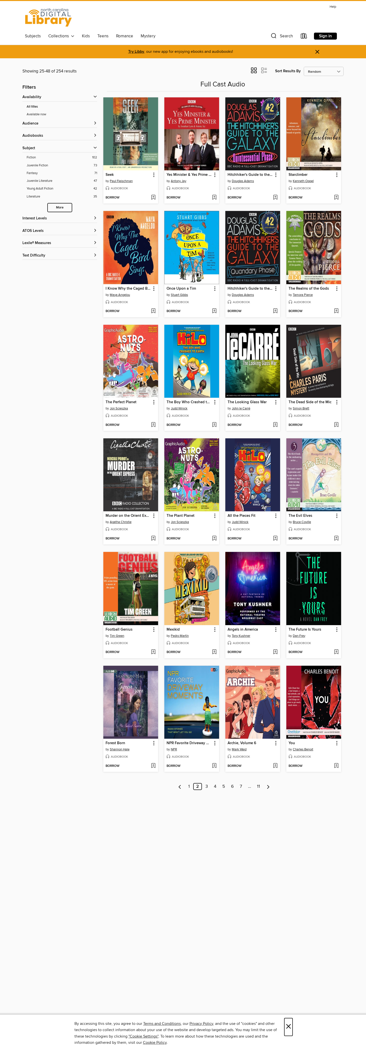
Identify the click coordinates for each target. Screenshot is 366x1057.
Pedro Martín (180, 636)
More (59, 207)
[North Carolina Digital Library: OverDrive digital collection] (48, 17)
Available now (36, 114)
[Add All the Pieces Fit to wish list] (275, 538)
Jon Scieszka (119, 408)
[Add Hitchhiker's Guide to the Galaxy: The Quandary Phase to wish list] (275, 311)
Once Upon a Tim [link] (181, 288)
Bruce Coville (302, 522)
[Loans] (304, 37)
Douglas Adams (243, 181)
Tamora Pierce (303, 295)
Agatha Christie (120, 522)
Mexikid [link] (173, 629)
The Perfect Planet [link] (121, 402)
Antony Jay (178, 181)
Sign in (325, 36)
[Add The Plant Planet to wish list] (214, 538)
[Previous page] (180, 787)
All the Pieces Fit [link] (241, 516)
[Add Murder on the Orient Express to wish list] (153, 538)
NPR (174, 749)
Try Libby (136, 51)
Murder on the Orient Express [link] (128, 516)
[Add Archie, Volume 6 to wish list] (275, 766)
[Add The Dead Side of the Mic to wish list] (336, 425)
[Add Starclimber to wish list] (336, 198)
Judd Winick (179, 408)
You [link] (292, 743)
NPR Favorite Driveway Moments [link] (189, 743)
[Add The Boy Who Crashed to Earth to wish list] (214, 425)
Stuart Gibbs (179, 295)
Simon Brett (301, 408)
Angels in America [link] (243, 629)
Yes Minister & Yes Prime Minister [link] (189, 175)
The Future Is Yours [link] (305, 629)
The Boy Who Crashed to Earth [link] (189, 402)
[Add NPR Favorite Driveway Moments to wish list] (214, 766)
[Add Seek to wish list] (153, 198)
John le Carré (241, 408)
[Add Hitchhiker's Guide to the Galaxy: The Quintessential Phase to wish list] (275, 198)
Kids (86, 36)
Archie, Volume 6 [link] (242, 743)
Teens (103, 36)
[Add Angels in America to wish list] (275, 652)
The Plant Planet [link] (180, 516)
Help (333, 7)
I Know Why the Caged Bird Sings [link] (128, 288)
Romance (124, 36)
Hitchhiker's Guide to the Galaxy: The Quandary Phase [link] (250, 288)
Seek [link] (110, 175)
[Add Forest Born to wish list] (153, 766)
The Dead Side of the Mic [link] (310, 402)
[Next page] (268, 787)
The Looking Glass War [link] (247, 402)
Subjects (33, 36)
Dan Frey (299, 636)
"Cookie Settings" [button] (143, 1036)
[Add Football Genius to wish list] (153, 652)
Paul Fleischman (121, 181)
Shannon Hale (119, 749)
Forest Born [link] (115, 743)
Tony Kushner (241, 636)
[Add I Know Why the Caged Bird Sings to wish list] (153, 311)
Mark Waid (239, 749)
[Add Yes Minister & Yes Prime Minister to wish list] (214, 198)
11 (258, 786)
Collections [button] (59, 36)
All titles (32, 107)
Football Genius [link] (119, 629)
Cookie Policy (155, 1042)
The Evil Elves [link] (300, 516)
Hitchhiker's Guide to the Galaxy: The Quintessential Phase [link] (250, 175)
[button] (281, 37)
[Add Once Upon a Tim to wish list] (214, 311)
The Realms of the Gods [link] (309, 288)
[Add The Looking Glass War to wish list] (275, 425)
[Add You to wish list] (336, 766)
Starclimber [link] (298, 175)
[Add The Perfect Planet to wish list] (153, 425)
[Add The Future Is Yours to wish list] (336, 652)
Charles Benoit (303, 749)
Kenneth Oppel (303, 181)
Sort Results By (288, 71)
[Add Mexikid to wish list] (214, 652)
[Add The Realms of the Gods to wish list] (336, 311)
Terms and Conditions (162, 1023)
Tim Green (117, 636)
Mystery (148, 36)
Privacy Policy (201, 1023)
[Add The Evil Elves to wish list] (336, 538)
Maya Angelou (120, 295)
